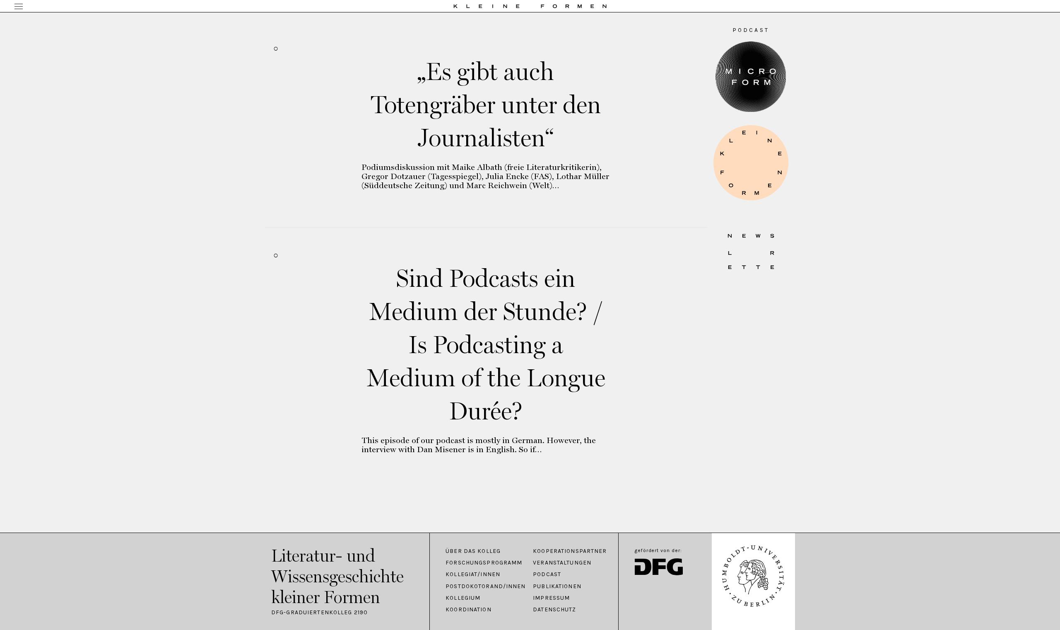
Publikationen (557, 586)
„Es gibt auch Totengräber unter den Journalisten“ (486, 104)
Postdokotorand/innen (485, 586)
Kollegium (463, 598)
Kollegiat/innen (473, 574)
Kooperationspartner (570, 551)
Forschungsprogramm (484, 563)
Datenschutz (554, 609)
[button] (751, 163)
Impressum (551, 598)
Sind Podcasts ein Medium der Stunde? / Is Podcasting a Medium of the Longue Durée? (485, 344)
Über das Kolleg (473, 551)
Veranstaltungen (562, 563)
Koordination (468, 609)
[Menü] (18, 7)
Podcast (547, 574)
